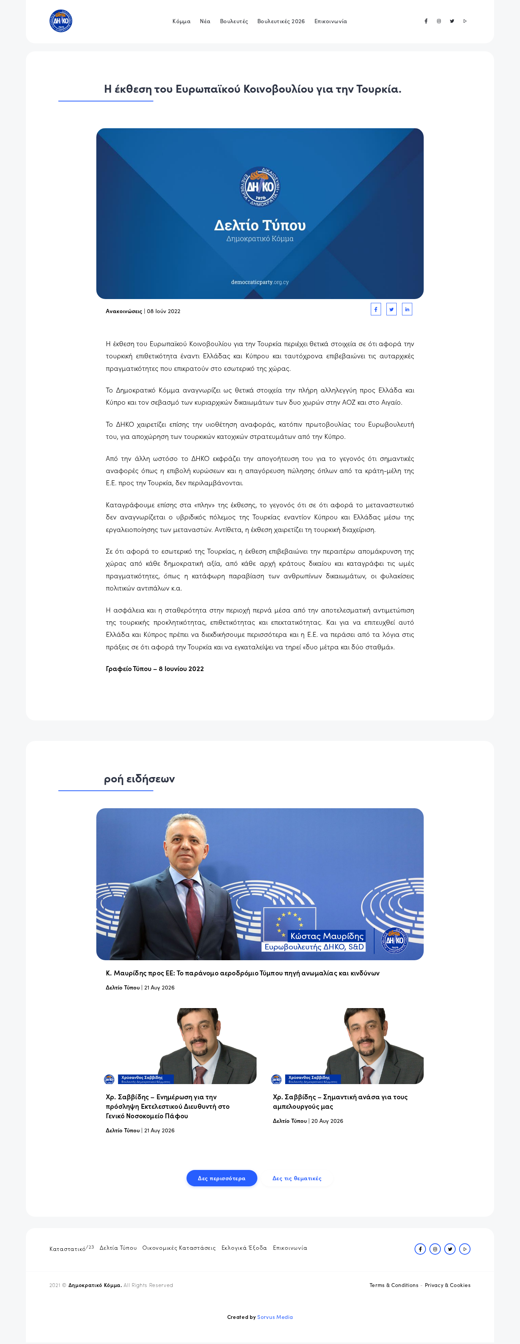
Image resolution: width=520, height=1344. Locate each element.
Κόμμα (181, 21)
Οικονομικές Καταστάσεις (178, 1247)
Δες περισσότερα (222, 1178)
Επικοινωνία (331, 21)
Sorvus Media (275, 1316)
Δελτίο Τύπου (123, 987)
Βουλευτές (234, 21)
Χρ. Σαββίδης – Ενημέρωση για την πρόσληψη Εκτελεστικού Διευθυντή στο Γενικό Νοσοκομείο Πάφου (168, 1106)
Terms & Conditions (394, 1285)
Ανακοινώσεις (124, 311)
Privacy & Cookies (448, 1285)
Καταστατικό (71, 1247)
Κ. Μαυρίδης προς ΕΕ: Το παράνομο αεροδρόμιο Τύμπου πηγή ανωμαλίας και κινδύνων (243, 972)
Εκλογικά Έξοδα (245, 1247)
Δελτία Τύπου (118, 1247)
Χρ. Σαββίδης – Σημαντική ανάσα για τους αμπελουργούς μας (340, 1101)
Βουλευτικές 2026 (281, 21)
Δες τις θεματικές (297, 1178)
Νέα (205, 21)
